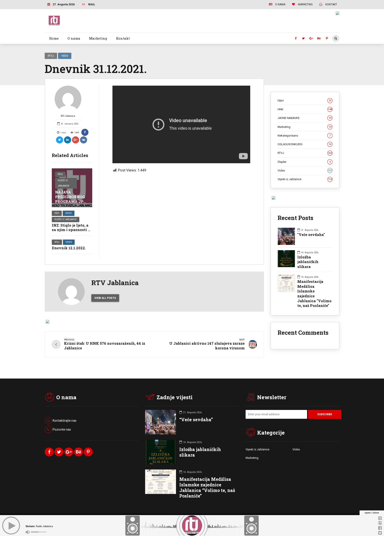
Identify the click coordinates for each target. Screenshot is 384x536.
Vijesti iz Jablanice (63, 183)
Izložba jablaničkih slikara (307, 262)
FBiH (56, 213)
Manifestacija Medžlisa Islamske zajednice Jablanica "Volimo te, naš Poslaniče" (314, 293)
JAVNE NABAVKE (304, 118)
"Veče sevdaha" (311, 234)
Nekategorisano (304, 135)
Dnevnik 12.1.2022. (69, 248)
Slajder (304, 161)
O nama (74, 38)
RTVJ (51, 55)
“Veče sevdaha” (196, 419)
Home (54, 38)
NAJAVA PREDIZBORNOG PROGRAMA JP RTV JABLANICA (71, 199)
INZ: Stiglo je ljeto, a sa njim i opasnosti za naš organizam (72, 230)
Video (64, 55)
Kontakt (123, 38)
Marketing (98, 38)
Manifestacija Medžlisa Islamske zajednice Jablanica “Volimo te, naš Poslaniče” (207, 487)
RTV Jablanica (68, 116)
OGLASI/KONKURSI (304, 144)
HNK (305, 109)
